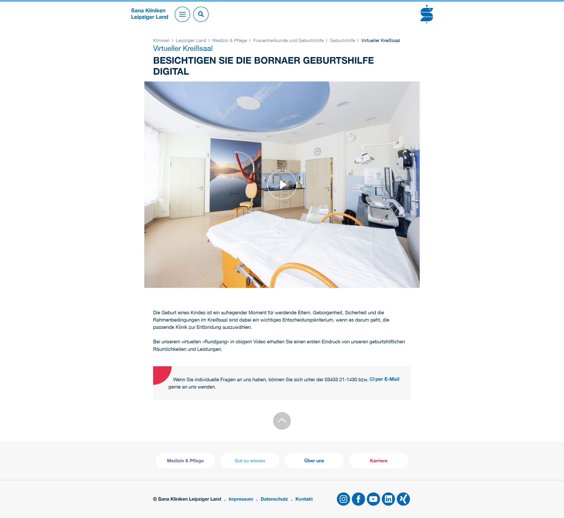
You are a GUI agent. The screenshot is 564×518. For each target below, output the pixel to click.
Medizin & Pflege (229, 40)
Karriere (379, 460)
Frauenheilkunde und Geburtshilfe (288, 40)
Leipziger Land (191, 40)
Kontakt (304, 499)
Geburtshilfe (342, 40)
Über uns (314, 460)
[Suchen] (201, 14)
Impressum (241, 499)
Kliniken (162, 40)
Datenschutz (274, 499)
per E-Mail (387, 379)
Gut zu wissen (250, 460)
